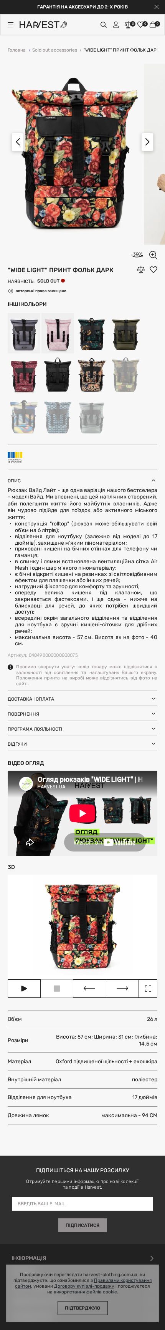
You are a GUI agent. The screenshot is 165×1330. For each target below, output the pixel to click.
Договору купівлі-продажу (84, 1286)
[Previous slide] (18, 142)
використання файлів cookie (85, 1292)
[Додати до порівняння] (141, 270)
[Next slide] (147, 142)
